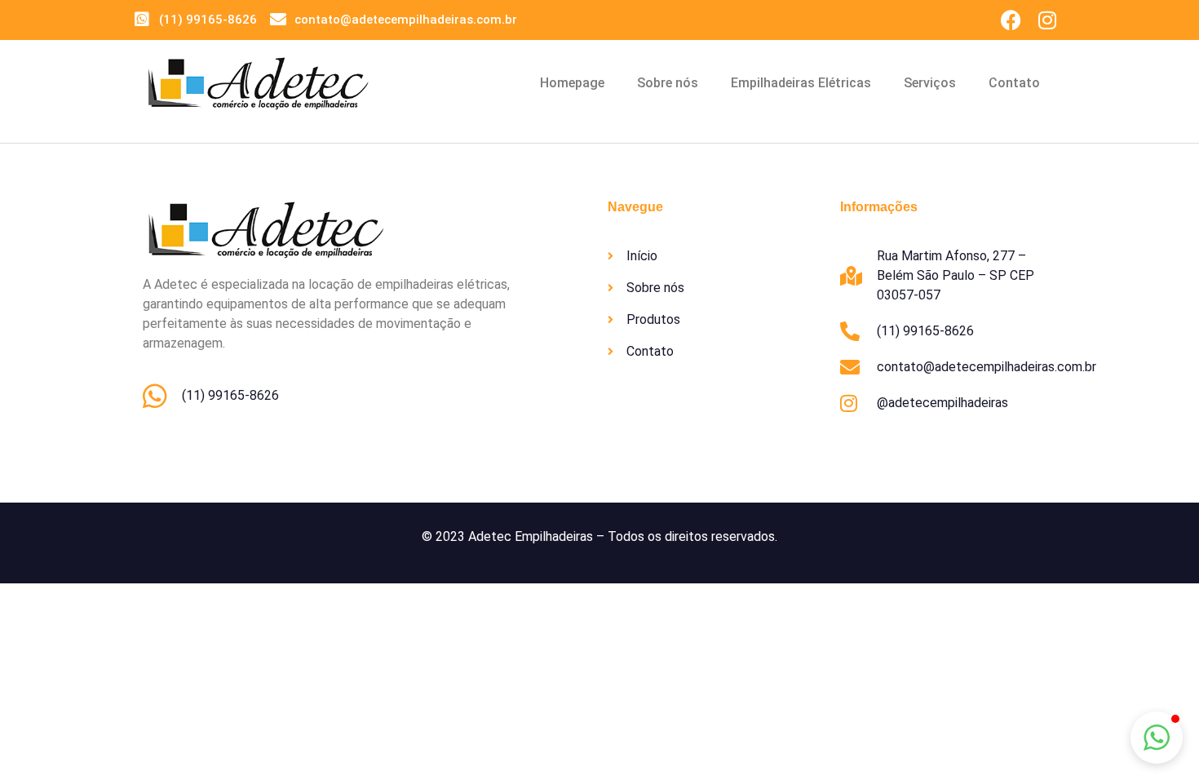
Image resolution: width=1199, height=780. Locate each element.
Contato (1014, 83)
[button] (1156, 737)
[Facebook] (1010, 19)
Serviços (930, 83)
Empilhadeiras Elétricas (801, 83)
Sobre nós (667, 83)
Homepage (572, 83)
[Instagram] (1047, 19)
